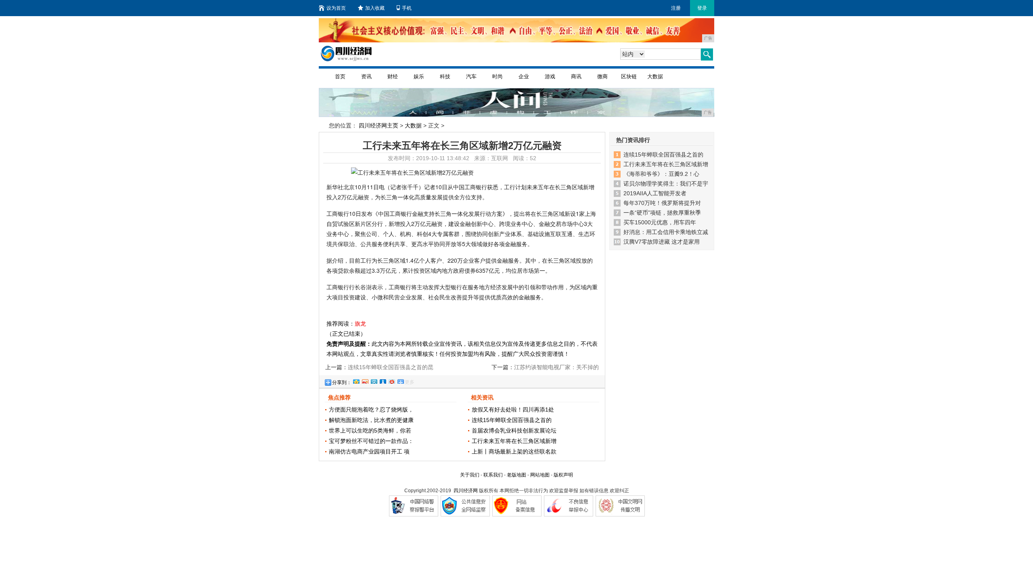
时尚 (497, 76)
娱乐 (419, 76)
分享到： (341, 382)
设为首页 (336, 8)
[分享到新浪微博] (364, 380)
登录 (702, 8)
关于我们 (469, 475)
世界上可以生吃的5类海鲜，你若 (370, 430)
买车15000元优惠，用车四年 (659, 222)
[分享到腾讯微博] (373, 380)
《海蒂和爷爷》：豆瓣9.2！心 (661, 174)
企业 (524, 76)
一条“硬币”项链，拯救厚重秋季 (662, 212)
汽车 (471, 76)
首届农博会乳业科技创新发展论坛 (514, 430)
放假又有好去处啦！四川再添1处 (513, 409)
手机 (407, 8)
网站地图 (540, 475)
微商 (602, 76)
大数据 (655, 76)
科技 (445, 76)
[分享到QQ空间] (355, 380)
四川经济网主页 (378, 125)
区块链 (629, 76)
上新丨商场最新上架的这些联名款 (514, 451)
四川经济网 (466, 490)
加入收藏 (375, 8)
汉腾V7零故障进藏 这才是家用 (661, 241)
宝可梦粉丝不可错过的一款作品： (371, 441)
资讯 (366, 76)
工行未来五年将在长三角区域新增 (514, 441)
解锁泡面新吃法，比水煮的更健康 (371, 420)
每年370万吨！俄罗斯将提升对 (662, 203)
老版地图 (516, 475)
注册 (676, 8)
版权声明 (563, 475)
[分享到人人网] (382, 380)
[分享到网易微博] (391, 380)
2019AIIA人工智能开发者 (654, 193)
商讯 (576, 76)
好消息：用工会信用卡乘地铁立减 (665, 232)
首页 (340, 76)
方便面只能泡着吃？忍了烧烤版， (371, 409)
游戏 (550, 76)
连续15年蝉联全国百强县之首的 (512, 420)
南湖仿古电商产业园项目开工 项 (369, 451)
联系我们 (493, 475)
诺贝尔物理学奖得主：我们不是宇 (665, 183)
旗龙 (360, 323)
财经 (392, 76)
